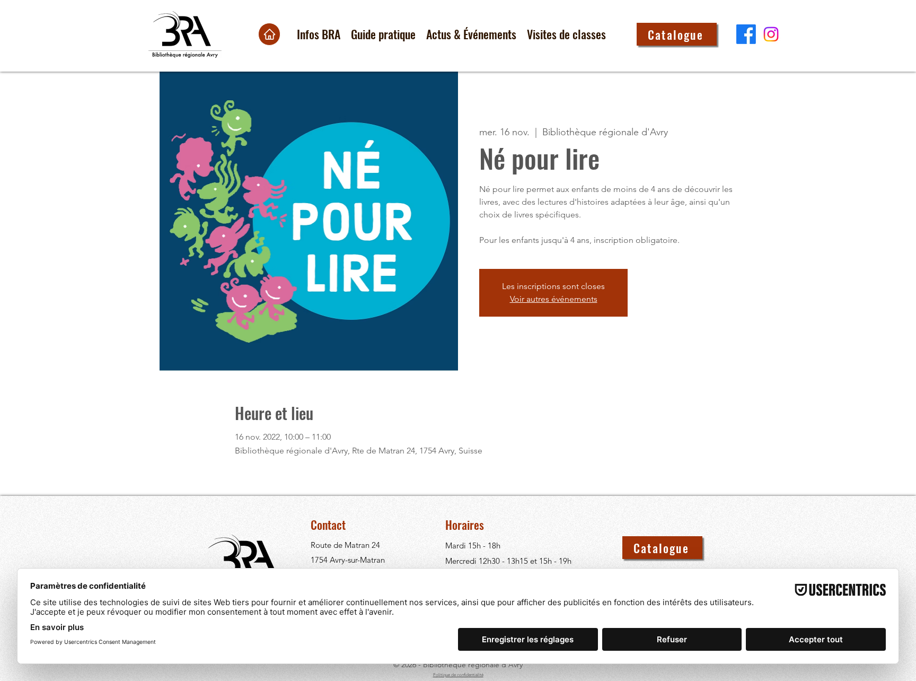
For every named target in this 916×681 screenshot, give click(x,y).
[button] (319, 34)
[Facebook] (746, 34)
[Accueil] (269, 34)
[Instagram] (771, 34)
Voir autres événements (553, 299)
